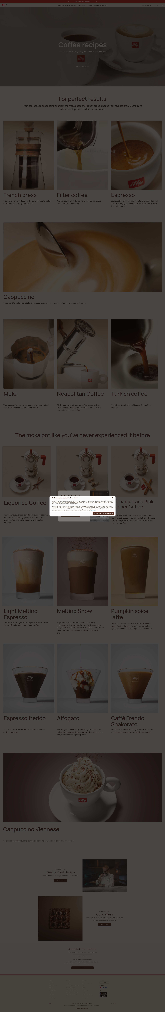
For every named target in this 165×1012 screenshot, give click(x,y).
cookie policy (93, 510)
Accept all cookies (108, 513)
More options (97, 513)
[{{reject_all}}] (112, 498)
